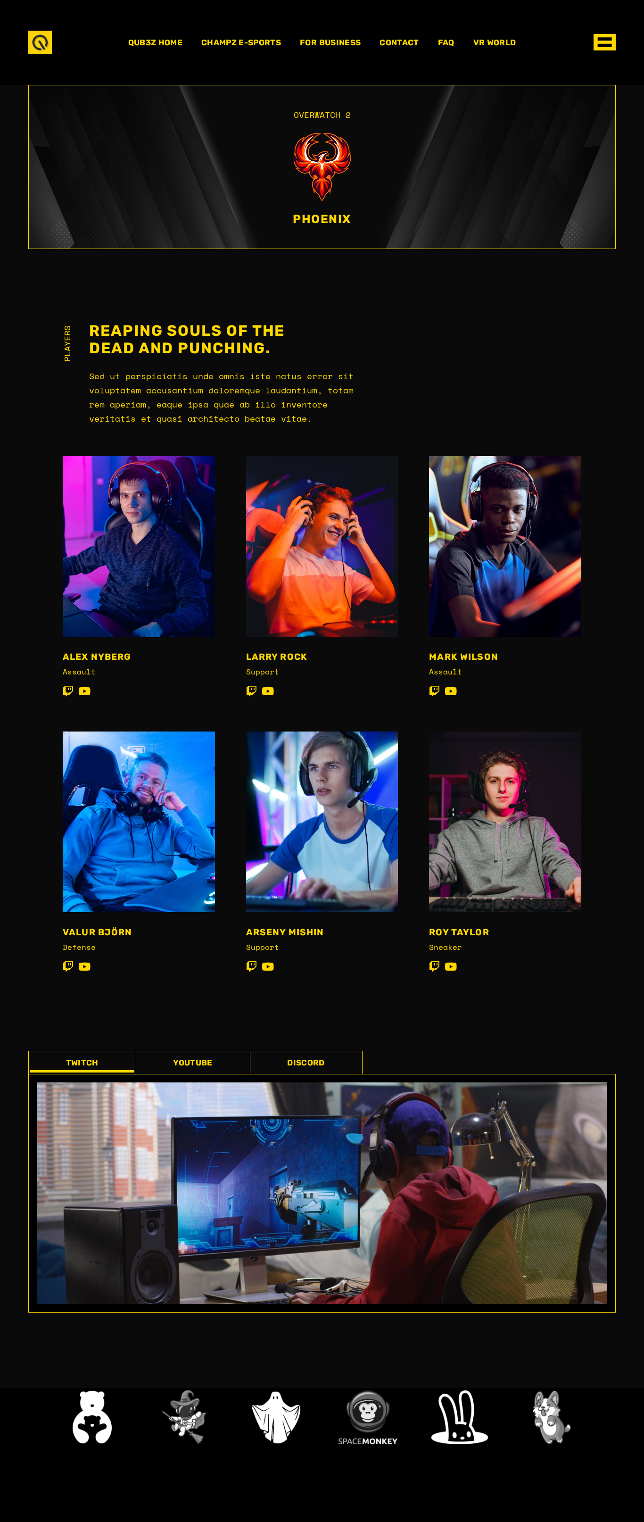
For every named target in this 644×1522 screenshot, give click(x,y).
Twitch (82, 1062)
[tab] (82, 1062)
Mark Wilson (463, 656)
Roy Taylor (459, 932)
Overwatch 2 (322, 114)
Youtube (192, 1062)
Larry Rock (276, 656)
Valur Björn (97, 932)
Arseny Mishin (285, 932)
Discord (305, 1062)
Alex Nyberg (97, 656)
